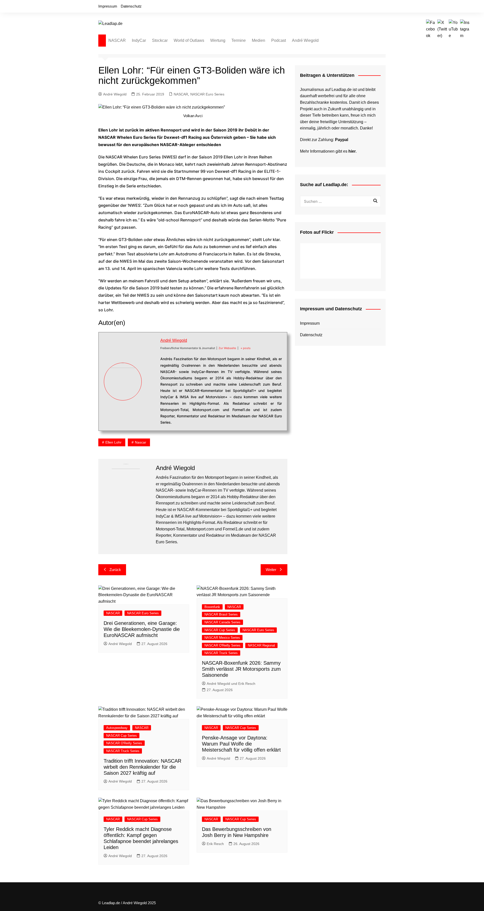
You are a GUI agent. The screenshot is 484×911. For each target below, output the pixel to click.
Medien (258, 40)
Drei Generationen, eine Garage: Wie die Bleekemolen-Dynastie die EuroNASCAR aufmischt (142, 629)
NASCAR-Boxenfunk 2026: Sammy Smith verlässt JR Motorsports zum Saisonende (241, 669)
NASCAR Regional (261, 645)
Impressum (107, 6)
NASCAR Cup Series (219, 630)
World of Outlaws (189, 40)
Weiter (271, 569)
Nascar (140, 442)
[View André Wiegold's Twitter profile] (151, 376)
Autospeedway (117, 728)
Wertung (217, 40)
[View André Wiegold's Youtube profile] (151, 387)
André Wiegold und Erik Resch (231, 684)
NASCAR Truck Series (221, 653)
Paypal (341, 140)
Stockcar (160, 40)
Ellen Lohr (113, 442)
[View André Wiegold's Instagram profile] (151, 399)
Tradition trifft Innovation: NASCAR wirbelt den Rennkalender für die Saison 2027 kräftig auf (142, 767)
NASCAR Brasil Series (221, 614)
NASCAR (117, 40)
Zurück (115, 569)
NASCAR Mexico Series (222, 637)
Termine (238, 40)
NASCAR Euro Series (207, 94)
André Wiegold (305, 40)
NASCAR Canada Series (222, 622)
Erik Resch (215, 844)
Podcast (278, 40)
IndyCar (139, 40)
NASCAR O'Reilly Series (222, 645)
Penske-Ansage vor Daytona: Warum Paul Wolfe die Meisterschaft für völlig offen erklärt (241, 744)
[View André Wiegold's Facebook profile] (151, 364)
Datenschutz (131, 6)
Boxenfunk (212, 607)
